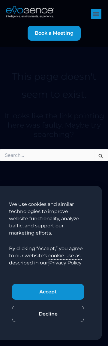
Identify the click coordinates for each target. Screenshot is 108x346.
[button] (96, 14)
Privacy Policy (65, 263)
